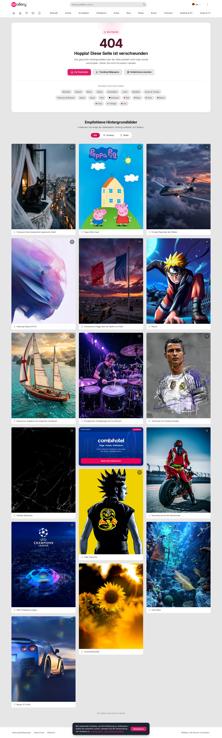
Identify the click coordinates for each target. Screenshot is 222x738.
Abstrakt (54, 13)
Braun (154, 13)
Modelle (136, 92)
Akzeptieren (138, 729)
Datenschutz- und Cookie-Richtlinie (107, 731)
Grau (100, 103)
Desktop (110, 135)
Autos (116, 13)
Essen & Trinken (207, 13)
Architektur (84, 13)
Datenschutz (39, 733)
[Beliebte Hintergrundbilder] (13, 13)
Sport (92, 98)
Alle (95, 135)
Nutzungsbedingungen (21, 733)
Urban (99, 92)
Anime (68, 13)
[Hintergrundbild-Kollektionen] (20, 13)
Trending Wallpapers (109, 72)
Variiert (78, 92)
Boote (141, 13)
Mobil (125, 135)
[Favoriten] (26, 13)
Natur (89, 92)
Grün (150, 98)
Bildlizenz (51, 733)
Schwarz (115, 98)
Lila (124, 103)
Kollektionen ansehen (140, 72)
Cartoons (168, 13)
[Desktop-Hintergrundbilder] (33, 13)
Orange (112, 103)
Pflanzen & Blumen (66, 98)
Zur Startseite (81, 72)
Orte (102, 98)
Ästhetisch (101, 13)
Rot (127, 98)
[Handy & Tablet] (39, 13)
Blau (129, 13)
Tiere (125, 92)
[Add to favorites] (72, 147)
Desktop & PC (186, 13)
